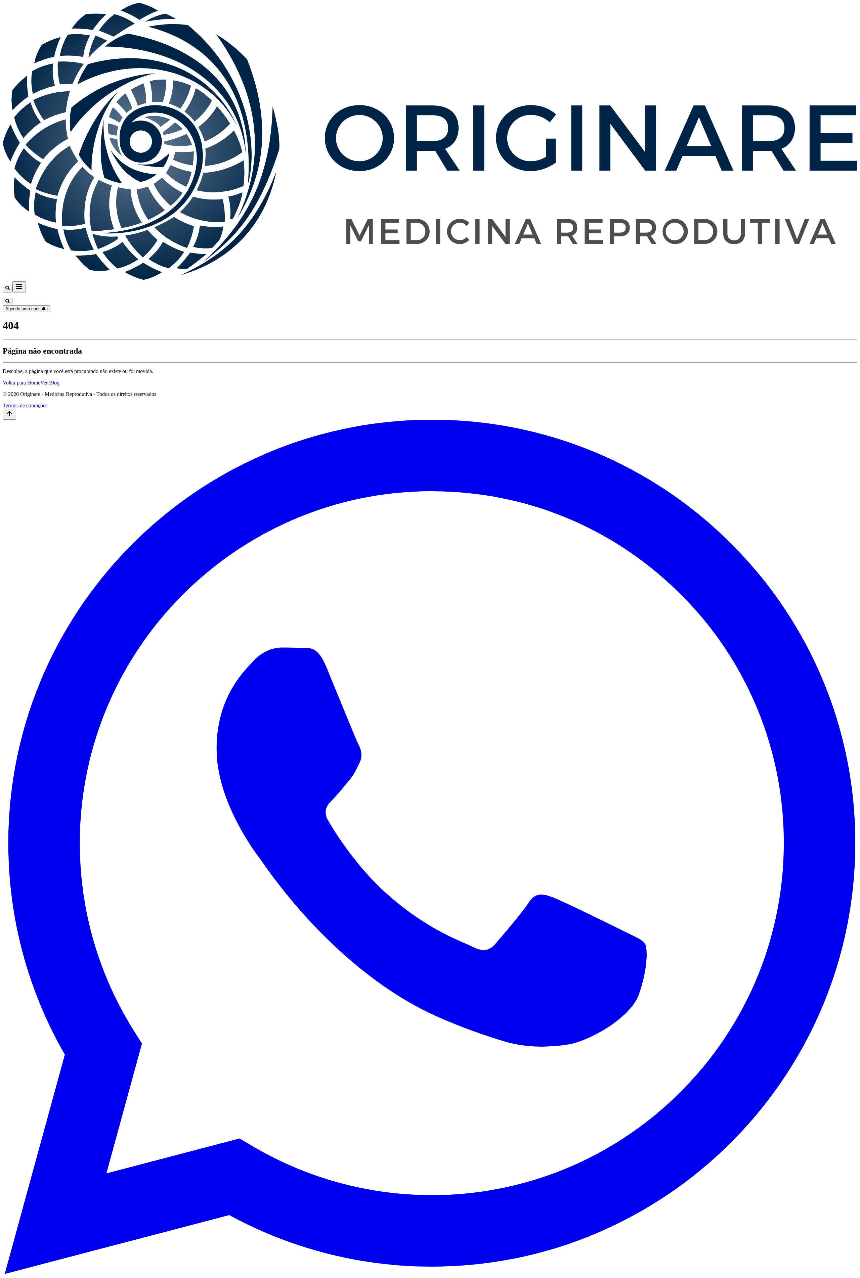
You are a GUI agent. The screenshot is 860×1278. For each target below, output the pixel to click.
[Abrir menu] (19, 286)
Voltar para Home (21, 382)
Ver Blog (49, 382)
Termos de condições (25, 405)
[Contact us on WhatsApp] (430, 1272)
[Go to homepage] (430, 278)
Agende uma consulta (26, 308)
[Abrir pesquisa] (7, 288)
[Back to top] (9, 414)
